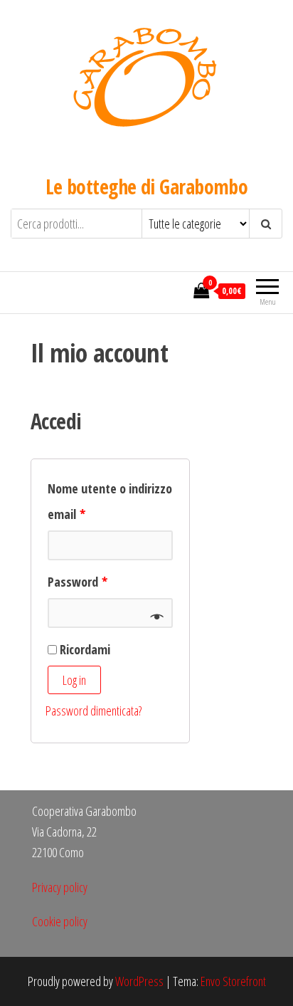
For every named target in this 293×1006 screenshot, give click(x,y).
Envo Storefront (233, 981)
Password (77, 581)
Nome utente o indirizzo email (110, 501)
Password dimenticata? (94, 710)
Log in (74, 679)
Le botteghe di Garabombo (147, 186)
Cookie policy (59, 921)
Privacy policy (59, 887)
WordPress (139, 981)
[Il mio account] (178, 290)
